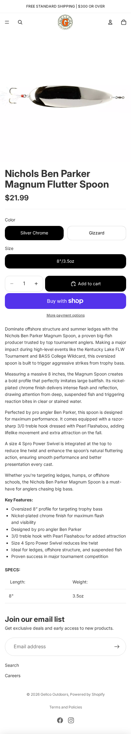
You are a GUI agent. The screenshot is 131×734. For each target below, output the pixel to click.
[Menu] (7, 22)
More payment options (66, 315)
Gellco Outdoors (54, 694)
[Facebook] (60, 720)
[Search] (20, 22)
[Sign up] (117, 646)
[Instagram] (71, 720)
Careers (12, 675)
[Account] (110, 22)
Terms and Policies (65, 707)
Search (12, 665)
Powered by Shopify (87, 694)
